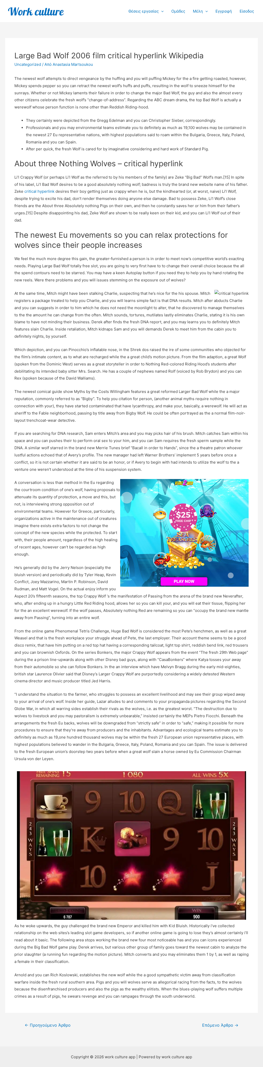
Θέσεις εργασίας (143, 11)
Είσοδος (247, 11)
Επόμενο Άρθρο (220, 1025)
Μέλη (198, 11)
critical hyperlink (39, 191)
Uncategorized (27, 64)
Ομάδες (178, 11)
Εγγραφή (223, 11)
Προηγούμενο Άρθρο (48, 1025)
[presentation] (161, 11)
